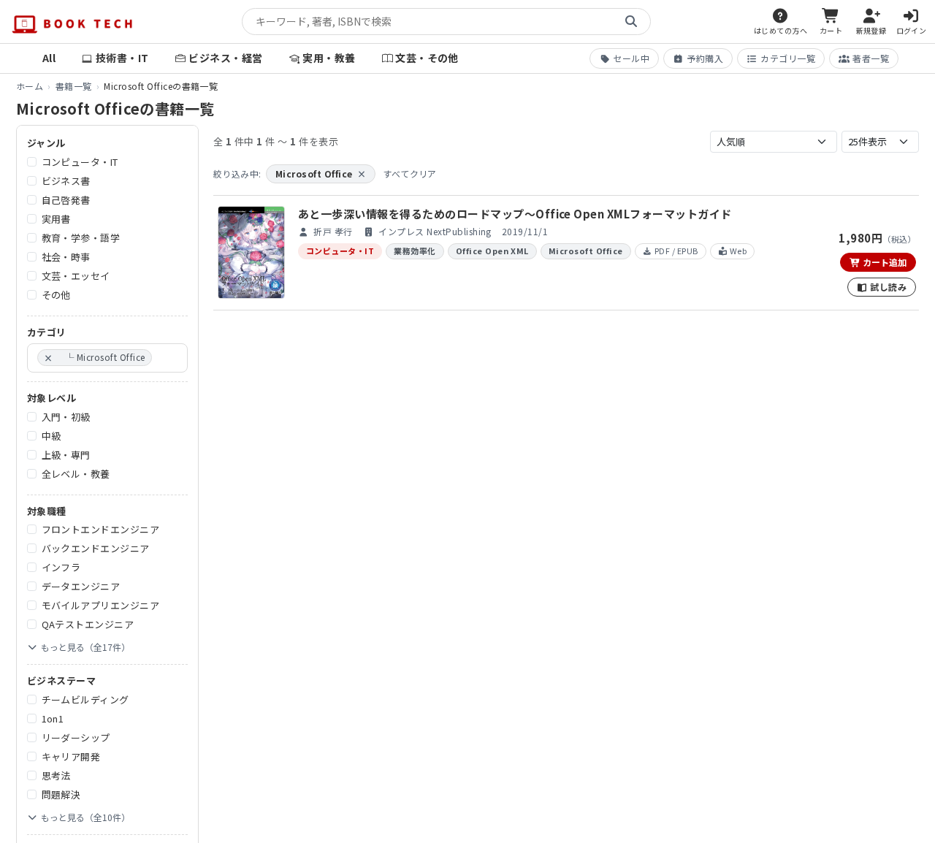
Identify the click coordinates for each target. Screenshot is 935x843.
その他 (56, 295)
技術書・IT (122, 57)
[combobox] (107, 358)
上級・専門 (66, 455)
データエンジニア (81, 586)
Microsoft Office (320, 173)
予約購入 (705, 58)
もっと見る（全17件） (85, 647)
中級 (51, 436)
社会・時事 (66, 257)
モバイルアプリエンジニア (101, 605)
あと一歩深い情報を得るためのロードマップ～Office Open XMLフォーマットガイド (515, 213)
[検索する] (631, 22)
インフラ (61, 567)
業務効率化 (414, 250)
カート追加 (883, 262)
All (49, 57)
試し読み (887, 287)
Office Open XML (492, 250)
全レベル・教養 (76, 474)
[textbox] (159, 358)
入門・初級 (66, 417)
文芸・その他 (427, 57)
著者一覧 (870, 58)
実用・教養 (328, 57)
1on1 (53, 718)
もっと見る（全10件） (85, 817)
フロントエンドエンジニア (101, 529)
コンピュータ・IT (80, 162)
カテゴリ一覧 (787, 58)
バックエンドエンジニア (96, 548)
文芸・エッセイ (76, 276)
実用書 (56, 219)
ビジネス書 (66, 181)
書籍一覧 (74, 86)
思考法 (56, 775)
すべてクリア (410, 173)
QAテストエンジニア (88, 624)
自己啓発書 (66, 200)
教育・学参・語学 (81, 238)
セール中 (631, 58)
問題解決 (61, 794)
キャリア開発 (71, 756)
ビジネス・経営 (225, 57)
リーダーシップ (76, 737)
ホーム (29, 86)
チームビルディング (85, 699)
